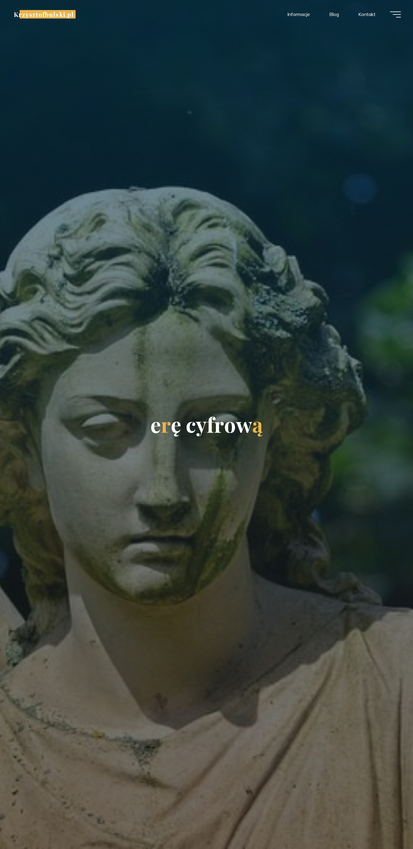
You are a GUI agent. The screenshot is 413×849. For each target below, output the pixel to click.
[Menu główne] (395, 14)
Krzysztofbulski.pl (44, 14)
